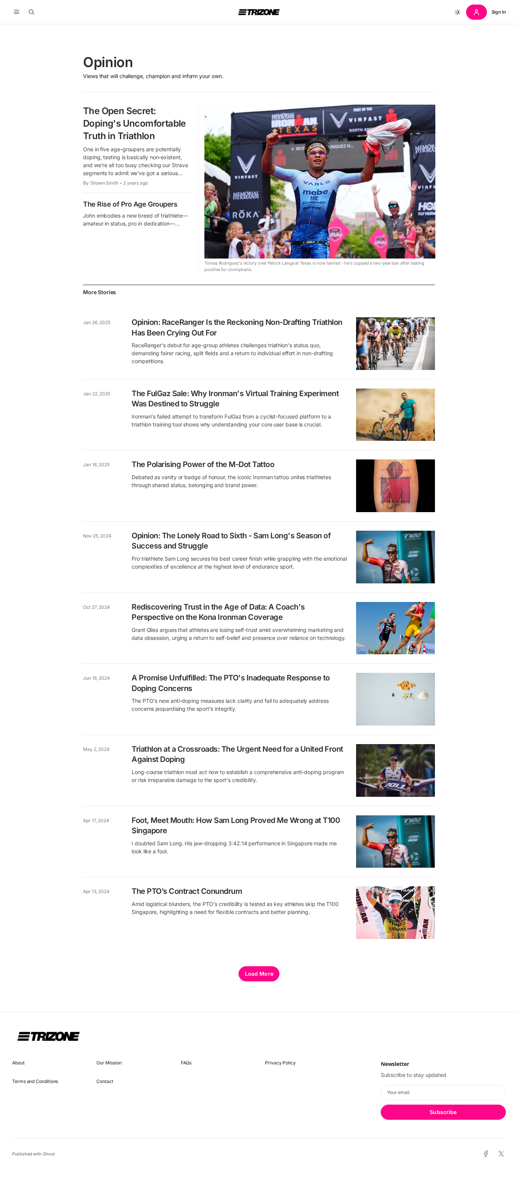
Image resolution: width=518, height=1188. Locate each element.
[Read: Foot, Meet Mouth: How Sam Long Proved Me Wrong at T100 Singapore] (395, 841)
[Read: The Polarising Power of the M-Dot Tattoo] (395, 485)
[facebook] (486, 1153)
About (18, 1063)
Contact (104, 1081)
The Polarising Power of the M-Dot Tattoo (203, 464)
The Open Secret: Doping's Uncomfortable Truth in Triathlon (134, 123)
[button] (16, 12)
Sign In (498, 12)
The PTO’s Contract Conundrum (187, 891)
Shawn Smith (104, 183)
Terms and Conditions (35, 1081)
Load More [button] (259, 973)
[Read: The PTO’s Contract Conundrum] (395, 912)
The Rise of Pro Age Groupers (130, 204)
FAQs (186, 1063)
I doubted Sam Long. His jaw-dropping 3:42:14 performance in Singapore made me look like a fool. (234, 847)
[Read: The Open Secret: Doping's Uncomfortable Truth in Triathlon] (319, 182)
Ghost (49, 1154)
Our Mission (108, 1063)
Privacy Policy (280, 1063)
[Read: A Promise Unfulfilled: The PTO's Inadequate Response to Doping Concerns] (395, 699)
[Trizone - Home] (259, 12)
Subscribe (443, 1112)
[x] (501, 1154)
